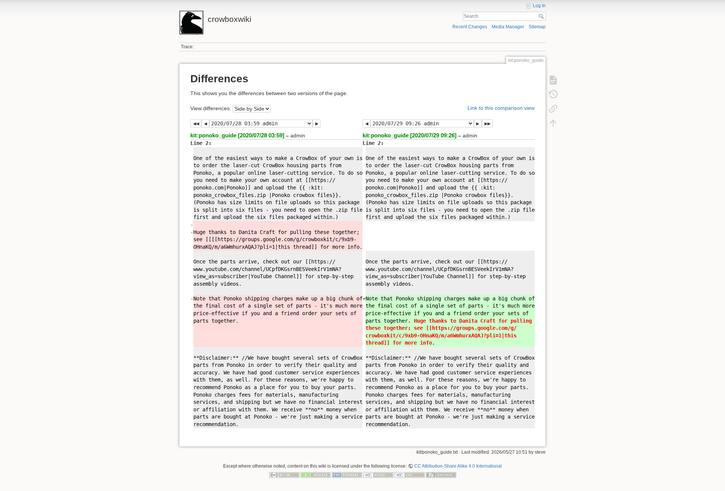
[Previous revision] (205, 123)
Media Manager (508, 26)
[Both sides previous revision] (195, 123)
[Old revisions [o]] (553, 94)
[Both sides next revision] (487, 123)
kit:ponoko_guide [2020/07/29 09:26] (409, 135)
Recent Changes (469, 26)
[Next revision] (317, 123)
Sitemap (537, 26)
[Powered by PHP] (347, 474)
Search (542, 16)
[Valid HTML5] (378, 474)
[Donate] (316, 474)
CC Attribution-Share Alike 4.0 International (458, 466)
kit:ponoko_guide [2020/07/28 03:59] (237, 135)
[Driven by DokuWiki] (441, 474)
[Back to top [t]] (553, 123)
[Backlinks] (553, 109)
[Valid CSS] (410, 474)
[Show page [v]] (553, 80)
